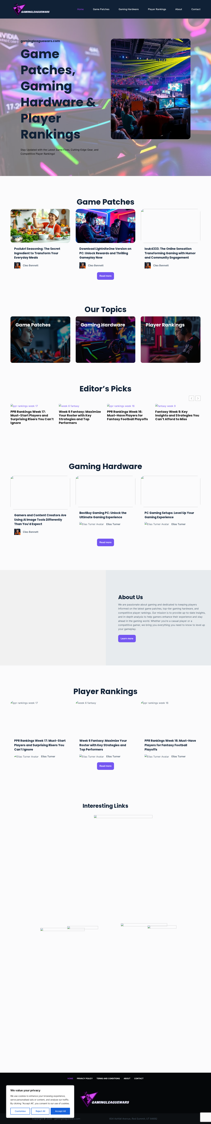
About (178, 9)
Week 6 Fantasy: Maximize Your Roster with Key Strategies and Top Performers (32, 417)
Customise (20, 1111)
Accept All (60, 1111)
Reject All (40, 1111)
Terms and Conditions (108, 1078)
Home (80, 9)
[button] (197, 398)
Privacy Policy (85, 1078)
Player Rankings (157, 9)
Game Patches (101, 9)
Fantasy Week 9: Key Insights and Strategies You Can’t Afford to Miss (129, 415)
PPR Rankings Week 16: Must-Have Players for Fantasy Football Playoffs (79, 415)
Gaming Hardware (129, 9)
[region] (40, 1101)
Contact (195, 9)
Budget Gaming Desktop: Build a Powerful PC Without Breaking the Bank (177, 415)
